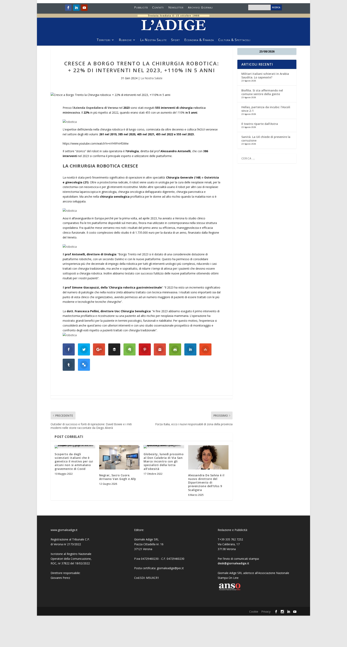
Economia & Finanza (199, 40)
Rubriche (125, 40)
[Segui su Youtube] (84, 7)
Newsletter (176, 7)
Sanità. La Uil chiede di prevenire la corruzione (265, 138)
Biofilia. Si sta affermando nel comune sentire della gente (262, 92)
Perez (66, 578)
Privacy (265, 611)
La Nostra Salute (153, 40)
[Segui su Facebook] (68, 7)
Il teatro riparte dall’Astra (259, 124)
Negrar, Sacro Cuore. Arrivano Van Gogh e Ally (117, 477)
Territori (103, 40)
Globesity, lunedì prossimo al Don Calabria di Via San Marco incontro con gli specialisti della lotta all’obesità (164, 461)
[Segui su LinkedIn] (76, 7)
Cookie (253, 611)
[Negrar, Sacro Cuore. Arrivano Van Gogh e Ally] (119, 457)
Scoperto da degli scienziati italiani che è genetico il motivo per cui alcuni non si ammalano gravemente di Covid (74, 461)
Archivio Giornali (200, 7)
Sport (175, 40)
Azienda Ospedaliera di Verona (95, 108)
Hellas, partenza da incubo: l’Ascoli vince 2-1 (265, 109)
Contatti (158, 7)
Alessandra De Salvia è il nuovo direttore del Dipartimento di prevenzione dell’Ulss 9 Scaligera (206, 482)
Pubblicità (141, 7)
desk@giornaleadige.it (233, 563)
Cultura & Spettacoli (234, 40)
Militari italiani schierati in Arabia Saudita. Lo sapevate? (265, 75)
